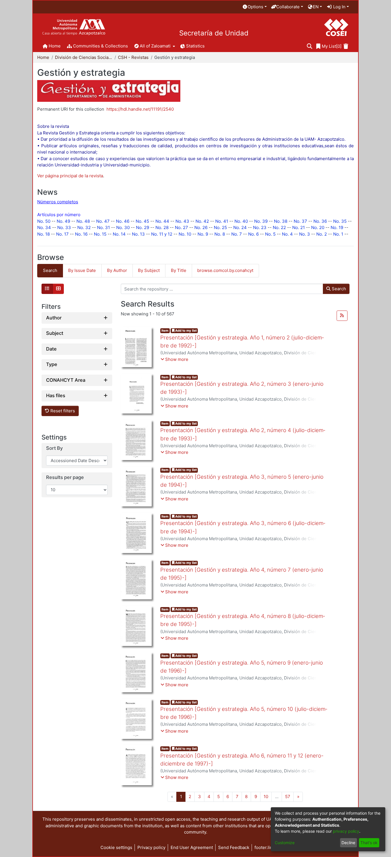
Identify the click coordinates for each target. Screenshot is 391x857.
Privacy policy (151, 847)
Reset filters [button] (62, 410)
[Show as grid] (58, 289)
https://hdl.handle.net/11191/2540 (140, 109)
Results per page (65, 477)
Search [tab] (50, 270)
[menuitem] (254, 7)
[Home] (74, 27)
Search (338, 288)
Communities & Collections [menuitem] (100, 46)
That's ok (369, 842)
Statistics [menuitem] (195, 46)
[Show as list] (47, 289)
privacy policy (346, 831)
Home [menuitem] (55, 46)
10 (266, 796)
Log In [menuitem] (338, 6)
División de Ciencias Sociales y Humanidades (83, 57)
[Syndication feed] (342, 316)
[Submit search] (309, 46)
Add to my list (185, 331)
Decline (348, 842)
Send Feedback (233, 847)
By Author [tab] (117, 270)
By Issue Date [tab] (82, 270)
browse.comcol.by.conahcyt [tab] (225, 270)
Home (43, 57)
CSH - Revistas (133, 57)
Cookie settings (116, 847)
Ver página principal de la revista (70, 175)
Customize (285, 842)
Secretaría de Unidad (213, 33)
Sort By (54, 448)
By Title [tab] (178, 270)
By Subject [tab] (149, 270)
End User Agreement (192, 847)
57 (287, 796)
